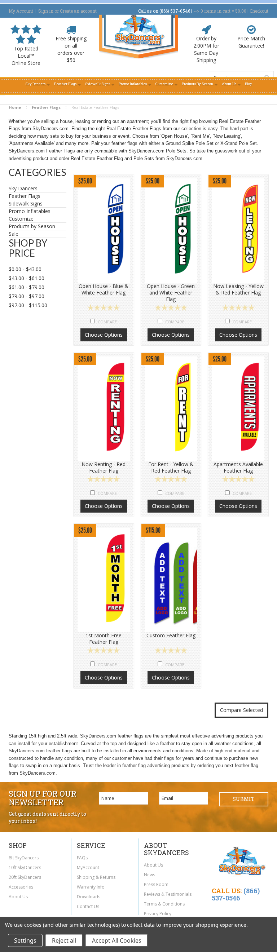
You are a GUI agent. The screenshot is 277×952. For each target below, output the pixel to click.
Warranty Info (91, 887)
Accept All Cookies (116, 940)
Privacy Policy (157, 914)
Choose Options (104, 334)
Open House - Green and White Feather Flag (171, 292)
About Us (18, 897)
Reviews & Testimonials (168, 894)
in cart (215, 11)
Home (15, 107)
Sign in (45, 11)
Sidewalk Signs (26, 203)
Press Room (156, 884)
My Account (21, 11)
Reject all (64, 940)
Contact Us (88, 906)
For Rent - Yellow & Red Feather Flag (171, 467)
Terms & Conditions (164, 904)
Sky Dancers (23, 188)
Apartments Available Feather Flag (238, 467)
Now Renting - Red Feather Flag (104, 467)
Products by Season (32, 226)
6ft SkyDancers (24, 858)
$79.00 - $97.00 (26, 296)
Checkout (259, 11)
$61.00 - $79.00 (26, 287)
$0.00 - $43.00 (25, 269)
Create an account (78, 11)
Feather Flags (46, 107)
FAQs (82, 858)
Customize (21, 218)
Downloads (88, 897)
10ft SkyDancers (25, 867)
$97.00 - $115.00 (28, 305)
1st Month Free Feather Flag (103, 638)
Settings (25, 940)
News (149, 875)
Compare (107, 321)
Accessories (21, 887)
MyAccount (88, 867)
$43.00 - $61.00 (26, 278)
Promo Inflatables (29, 211)
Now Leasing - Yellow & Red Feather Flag (238, 289)
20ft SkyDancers (25, 877)
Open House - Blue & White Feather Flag (103, 289)
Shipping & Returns (96, 877)
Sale (13, 233)
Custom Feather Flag (170, 635)
